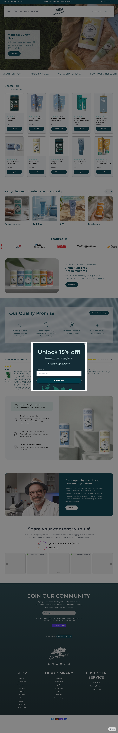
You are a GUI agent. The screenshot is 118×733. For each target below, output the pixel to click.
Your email (40, 370)
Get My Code (59, 381)
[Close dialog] (85, 343)
